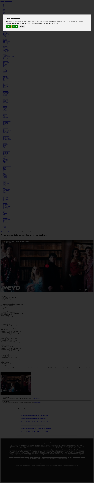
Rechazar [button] (15, 26)
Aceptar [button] (8, 26)
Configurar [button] (21, 26)
